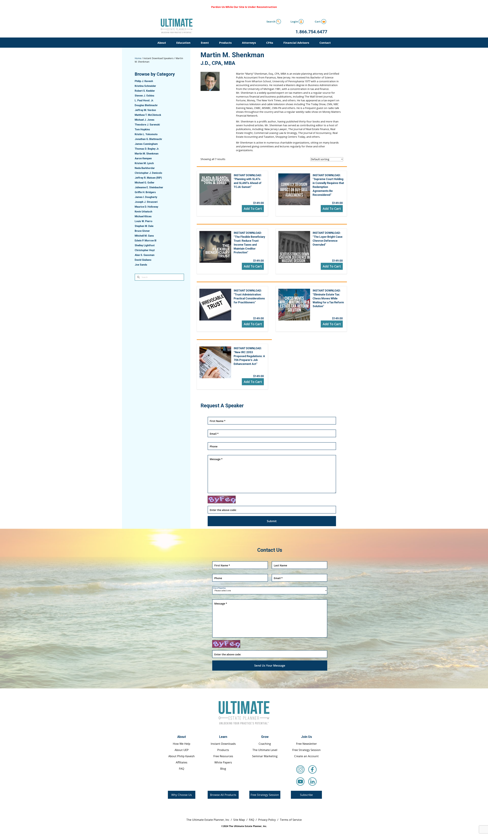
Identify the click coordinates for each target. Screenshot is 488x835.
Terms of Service (291, 820)
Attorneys (249, 42)
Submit (272, 521)
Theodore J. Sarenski (147, 124)
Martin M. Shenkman (146, 153)
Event (205, 42)
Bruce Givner (142, 230)
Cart (318, 21)
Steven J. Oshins (144, 95)
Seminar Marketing (265, 756)
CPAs (269, 42)
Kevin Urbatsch (143, 211)
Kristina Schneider (145, 85)
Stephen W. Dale (144, 226)
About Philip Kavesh (181, 756)
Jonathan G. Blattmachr (148, 139)
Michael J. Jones (144, 119)
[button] (181, 795)
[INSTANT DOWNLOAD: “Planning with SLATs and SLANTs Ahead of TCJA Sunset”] (215, 189)
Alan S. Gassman (144, 255)
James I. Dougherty (146, 197)
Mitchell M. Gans (144, 235)
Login (295, 21)
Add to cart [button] (253, 208)
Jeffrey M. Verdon (145, 110)
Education (183, 42)
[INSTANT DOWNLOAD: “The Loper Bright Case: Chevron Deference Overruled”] (294, 246)
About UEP (182, 750)
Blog (223, 768)
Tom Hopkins (142, 129)
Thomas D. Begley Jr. (147, 148)
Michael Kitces (143, 216)
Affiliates (181, 762)
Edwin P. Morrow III (145, 240)
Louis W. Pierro (143, 221)
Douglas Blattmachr (146, 105)
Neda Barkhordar (145, 168)
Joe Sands (141, 264)
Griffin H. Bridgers (145, 192)
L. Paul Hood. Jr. (144, 100)
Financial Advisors (296, 42)
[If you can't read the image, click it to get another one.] (222, 499)
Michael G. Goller (144, 182)
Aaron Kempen (143, 158)
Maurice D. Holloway (146, 206)
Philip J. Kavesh (144, 81)
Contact (325, 42)
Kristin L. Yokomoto (146, 134)
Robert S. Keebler (145, 90)
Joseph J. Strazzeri (146, 201)
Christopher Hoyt (145, 250)
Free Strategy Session (306, 750)
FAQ (181, 768)
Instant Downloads (223, 743)
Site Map (239, 820)
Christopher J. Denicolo (148, 172)
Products (225, 42)
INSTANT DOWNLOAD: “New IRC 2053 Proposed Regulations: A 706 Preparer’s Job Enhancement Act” (249, 356)
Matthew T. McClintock (148, 114)
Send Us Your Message (269, 665)
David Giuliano (143, 259)
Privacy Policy (267, 820)
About (161, 42)
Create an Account (306, 756)
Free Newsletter (306, 743)
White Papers (223, 762)
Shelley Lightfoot (145, 245)
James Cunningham (146, 143)
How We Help (181, 743)
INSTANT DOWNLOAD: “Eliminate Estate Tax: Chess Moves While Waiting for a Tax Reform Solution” (328, 298)
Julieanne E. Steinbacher (149, 187)
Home (138, 58)
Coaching (265, 743)
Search (271, 21)
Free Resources (223, 756)
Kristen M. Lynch (144, 163)
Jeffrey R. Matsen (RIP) (148, 177)
